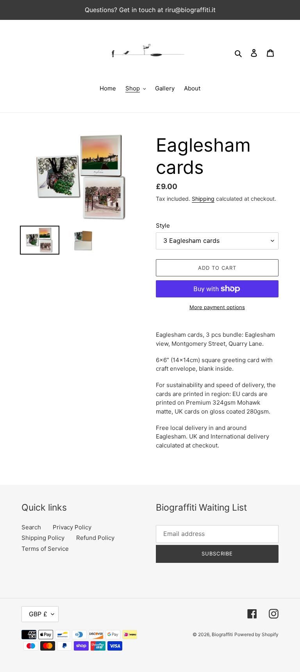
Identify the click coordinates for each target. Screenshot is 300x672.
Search (31, 527)
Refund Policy (95, 537)
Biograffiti (222, 634)
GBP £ (38, 614)
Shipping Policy (42, 537)
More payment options (217, 307)
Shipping (203, 198)
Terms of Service (45, 548)
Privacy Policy (72, 527)
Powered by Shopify (256, 634)
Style (163, 225)
